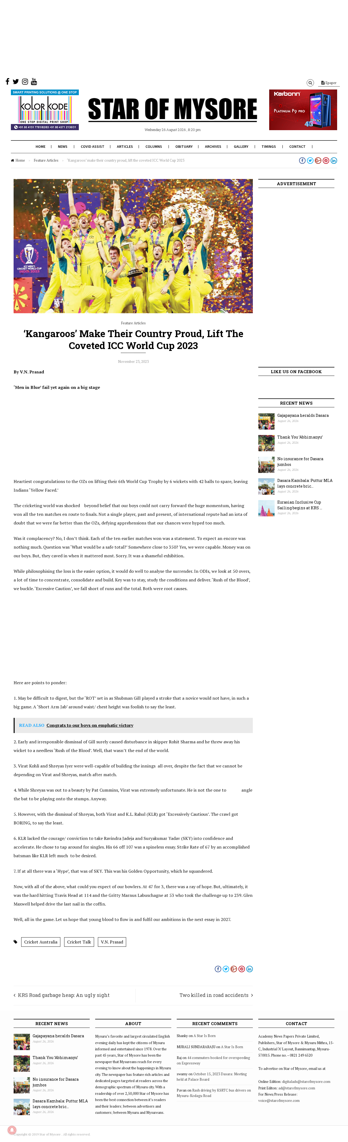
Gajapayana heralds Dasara (303, 415)
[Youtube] (34, 82)
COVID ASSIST (92, 146)
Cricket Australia (40, 942)
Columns (153, 146)
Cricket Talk (79, 942)
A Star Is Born (205, 1035)
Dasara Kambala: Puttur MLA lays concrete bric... (305, 483)
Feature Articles (46, 160)
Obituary (183, 146)
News (62, 146)
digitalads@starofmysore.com (306, 1081)
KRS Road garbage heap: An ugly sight (64, 995)
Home (40, 146)
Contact (297, 146)
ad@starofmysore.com (296, 1088)
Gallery (241, 146)
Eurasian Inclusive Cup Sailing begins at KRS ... (299, 505)
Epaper (331, 82)
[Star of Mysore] (160, 116)
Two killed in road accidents (213, 995)
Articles (125, 146)
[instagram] (25, 82)
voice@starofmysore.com (279, 1100)
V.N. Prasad (112, 942)
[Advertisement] (163, 38)
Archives (213, 146)
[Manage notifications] (12, 1130)
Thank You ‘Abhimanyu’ (300, 437)
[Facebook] (7, 82)
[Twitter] (16, 82)
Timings (269, 146)
